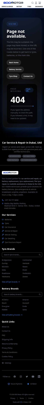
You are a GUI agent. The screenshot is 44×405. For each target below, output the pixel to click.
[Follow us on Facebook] (14, 376)
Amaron (26, 300)
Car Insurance (10, 227)
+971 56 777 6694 (11, 200)
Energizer (6, 306)
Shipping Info (7, 339)
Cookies (31, 398)
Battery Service (15, 69)
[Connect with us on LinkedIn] (39, 376)
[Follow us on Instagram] (20, 376)
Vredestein (27, 273)
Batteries (8, 219)
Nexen (25, 267)
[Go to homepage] (10, 172)
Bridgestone (6, 260)
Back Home (13, 62)
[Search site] (32, 3)
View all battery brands (11, 315)
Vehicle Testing (11, 235)
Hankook (26, 263)
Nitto (4, 270)
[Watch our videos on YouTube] (33, 376)
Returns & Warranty (9, 344)
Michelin (5, 267)
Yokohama (6, 276)
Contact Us (28, 76)
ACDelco (5, 300)
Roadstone (6, 273)
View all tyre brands (9, 282)
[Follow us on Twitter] (27, 376)
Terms (22, 398)
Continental (27, 260)
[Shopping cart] (39, 2)
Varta (25, 309)
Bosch (4, 303)
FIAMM (4, 309)
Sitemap (8, 363)
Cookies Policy (7, 356)
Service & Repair (11, 231)
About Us (5, 327)
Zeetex (25, 276)
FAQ (3, 335)
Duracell (26, 303)
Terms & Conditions (9, 352)
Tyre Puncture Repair (13, 242)
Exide (25, 306)
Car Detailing (10, 238)
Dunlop (5, 263)
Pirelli (25, 270)
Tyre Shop (13, 76)
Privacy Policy (7, 348)
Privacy (12, 398)
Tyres (7, 223)
